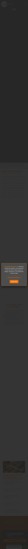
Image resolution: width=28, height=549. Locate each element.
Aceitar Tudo (14, 281)
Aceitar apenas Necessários (14, 277)
